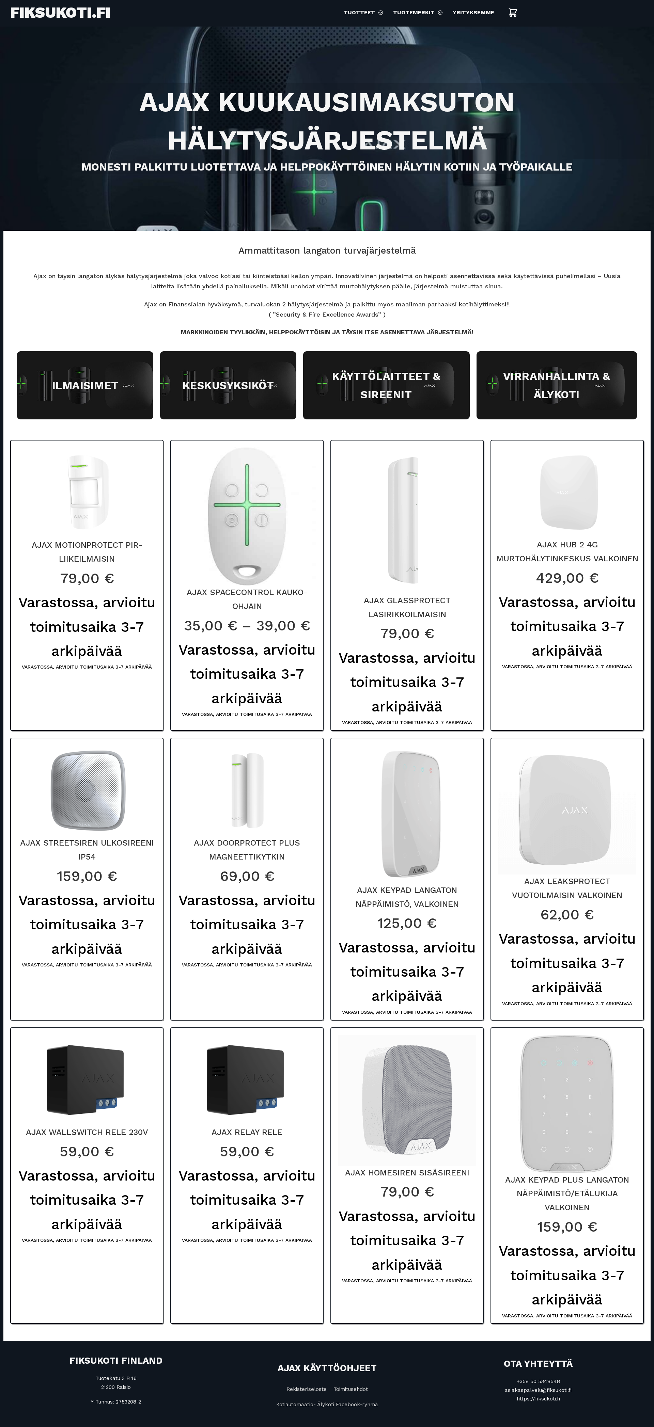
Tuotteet (359, 12)
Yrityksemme (473, 12)
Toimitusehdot (350, 1389)
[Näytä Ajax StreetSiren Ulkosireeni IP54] (87, 790)
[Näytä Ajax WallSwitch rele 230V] (87, 1079)
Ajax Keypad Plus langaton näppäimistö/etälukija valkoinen (567, 1194)
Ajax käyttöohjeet (327, 1368)
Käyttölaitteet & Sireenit (386, 385)
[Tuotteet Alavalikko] (380, 12)
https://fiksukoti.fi (538, 1399)
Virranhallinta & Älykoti (556, 385)
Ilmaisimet (85, 385)
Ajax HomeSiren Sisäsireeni (407, 1172)
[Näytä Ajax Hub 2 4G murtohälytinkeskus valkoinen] (567, 492)
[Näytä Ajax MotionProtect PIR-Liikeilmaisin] (87, 492)
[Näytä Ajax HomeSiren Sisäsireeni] (407, 1099)
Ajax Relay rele (247, 1132)
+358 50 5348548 (538, 1381)
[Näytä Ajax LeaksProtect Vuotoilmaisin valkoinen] (567, 809)
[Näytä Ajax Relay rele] (247, 1079)
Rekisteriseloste (306, 1389)
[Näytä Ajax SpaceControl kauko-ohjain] (247, 515)
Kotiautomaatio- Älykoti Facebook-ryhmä (327, 1404)
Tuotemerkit (414, 12)
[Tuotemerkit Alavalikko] (440, 12)
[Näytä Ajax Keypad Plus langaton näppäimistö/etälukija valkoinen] (567, 1103)
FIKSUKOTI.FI (60, 12)
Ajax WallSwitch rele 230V (87, 1132)
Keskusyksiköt (228, 385)
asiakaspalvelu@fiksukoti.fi (538, 1390)
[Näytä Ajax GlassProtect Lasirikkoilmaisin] (407, 520)
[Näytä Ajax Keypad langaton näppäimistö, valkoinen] (407, 813)
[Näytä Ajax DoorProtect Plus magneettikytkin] (247, 790)
